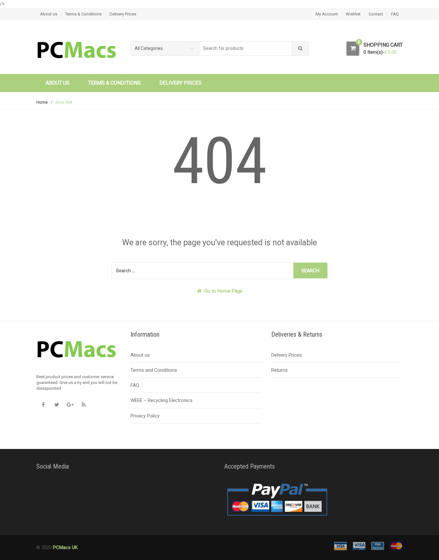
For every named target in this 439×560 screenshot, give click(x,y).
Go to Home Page (222, 291)
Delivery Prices (123, 14)
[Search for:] (203, 270)
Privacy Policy (144, 416)
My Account (327, 14)
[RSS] (83, 405)
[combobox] (245, 48)
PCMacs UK (65, 547)
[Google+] (70, 405)
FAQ (395, 14)
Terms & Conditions (83, 14)
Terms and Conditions (153, 370)
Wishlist (353, 14)
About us (48, 14)
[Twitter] (56, 405)
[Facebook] (43, 405)
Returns (279, 370)
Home (42, 102)
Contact (376, 14)
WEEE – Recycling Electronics (161, 400)
